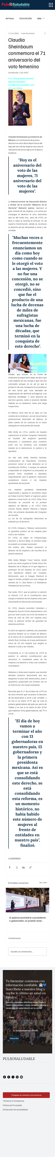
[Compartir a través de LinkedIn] (23, 867)
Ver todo (43, 882)
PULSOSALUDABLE (19, 1058)
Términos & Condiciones (13, 1101)
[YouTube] (21, 1077)
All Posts (10, 18)
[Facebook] (8, 1077)
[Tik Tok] (4, 1077)
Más (39, 18)
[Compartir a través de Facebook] (9, 867)
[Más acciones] (45, 33)
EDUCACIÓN (25, 18)
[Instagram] (17, 1077)
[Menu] (50, 4)
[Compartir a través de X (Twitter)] (16, 867)
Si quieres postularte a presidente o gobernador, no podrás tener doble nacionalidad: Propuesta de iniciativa (27, 919)
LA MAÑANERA (14, 858)
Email (12, 1017)
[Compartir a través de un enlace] (30, 867)
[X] (13, 1077)
